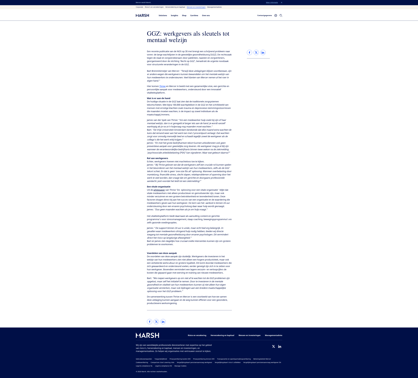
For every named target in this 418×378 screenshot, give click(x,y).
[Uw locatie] (275, 15)
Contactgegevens (264, 15)
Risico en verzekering (197, 335)
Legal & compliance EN (163, 366)
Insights (174, 15)
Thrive (162, 86)
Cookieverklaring (142, 362)
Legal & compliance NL (144, 366)
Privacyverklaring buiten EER (180, 359)
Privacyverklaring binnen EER (203, 359)
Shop (184, 15)
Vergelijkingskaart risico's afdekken (228, 362)
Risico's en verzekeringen (154, 7)
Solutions (163, 15)
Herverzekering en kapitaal (175, 7)
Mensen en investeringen (196, 7)
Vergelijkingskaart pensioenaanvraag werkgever (194, 362)
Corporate (139, 7)
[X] (273, 346)
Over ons (206, 15)
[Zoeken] (281, 15)
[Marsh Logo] (147, 336)
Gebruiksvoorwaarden (144, 359)
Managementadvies (214, 7)
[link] (149, 321)
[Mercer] (145, 15)
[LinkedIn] (279, 346)
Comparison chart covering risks (162, 362)
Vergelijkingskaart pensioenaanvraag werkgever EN (262, 362)
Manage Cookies (180, 366)
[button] (281, 2)
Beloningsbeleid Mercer (262, 359)
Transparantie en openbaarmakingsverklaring (234, 359)
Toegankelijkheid (161, 359)
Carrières (194, 15)
